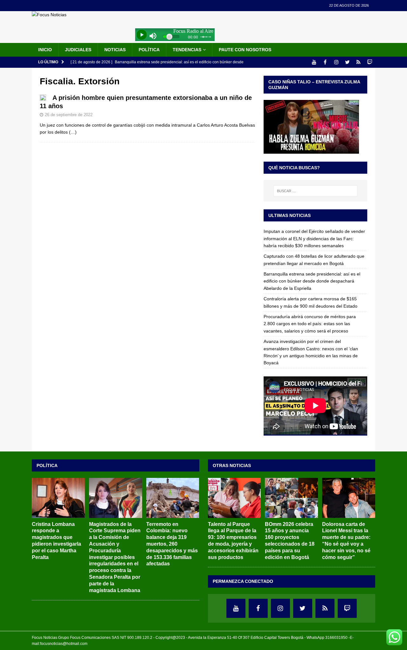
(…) (73, 132)
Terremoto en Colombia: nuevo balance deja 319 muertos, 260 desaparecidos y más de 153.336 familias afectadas (172, 544)
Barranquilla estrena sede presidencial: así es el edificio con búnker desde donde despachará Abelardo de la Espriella (312, 281)
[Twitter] (347, 62)
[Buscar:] (315, 190)
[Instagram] (336, 62)
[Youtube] (314, 62)
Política (149, 49)
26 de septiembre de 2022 (69, 114)
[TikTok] (358, 62)
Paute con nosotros (245, 49)
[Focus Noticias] (49, 14)
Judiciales (78, 49)
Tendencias (187, 49)
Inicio (45, 49)
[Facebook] (325, 62)
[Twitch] (369, 62)
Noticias (115, 49)
